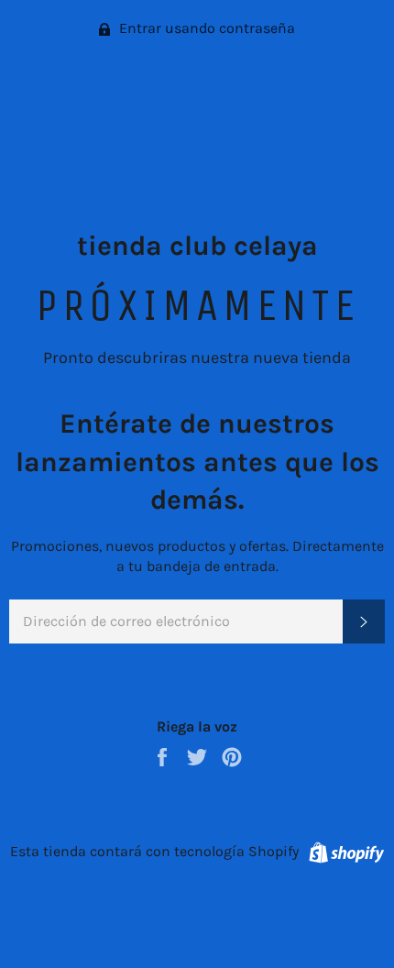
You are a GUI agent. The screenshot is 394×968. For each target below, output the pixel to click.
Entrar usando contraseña (205, 28)
